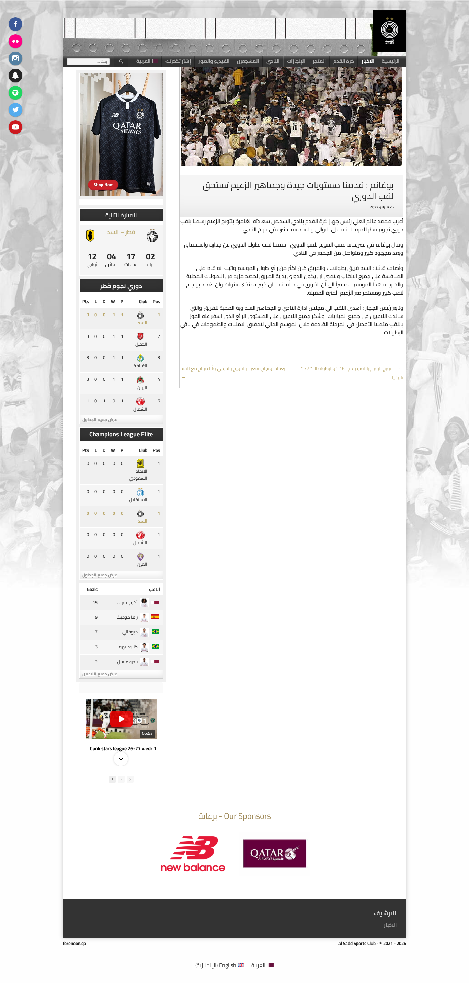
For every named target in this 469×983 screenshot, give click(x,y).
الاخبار (368, 61)
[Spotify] (15, 93)
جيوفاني (130, 632)
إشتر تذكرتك (178, 61)
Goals (92, 589)
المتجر (319, 61)
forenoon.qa (74, 943)
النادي (272, 61)
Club (143, 301)
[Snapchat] (15, 75)
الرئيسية (390, 61)
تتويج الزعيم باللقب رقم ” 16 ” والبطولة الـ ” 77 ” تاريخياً (352, 373)
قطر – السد (121, 232)
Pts (85, 301)
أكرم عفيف (127, 602)
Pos (156, 301)
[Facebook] (15, 24)
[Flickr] (15, 41)
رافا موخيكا (127, 617)
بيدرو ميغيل (127, 662)
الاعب (154, 589)
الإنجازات (296, 61)
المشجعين (248, 61)
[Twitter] (15, 110)
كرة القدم (343, 61)
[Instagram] (15, 58)
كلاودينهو (128, 646)
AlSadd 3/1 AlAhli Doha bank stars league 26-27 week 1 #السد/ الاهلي (121, 748)
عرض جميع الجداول (99, 419)
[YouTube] (15, 127)
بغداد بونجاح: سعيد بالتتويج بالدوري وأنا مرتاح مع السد (232, 372)
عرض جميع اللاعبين (99, 674)
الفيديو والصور (213, 61)
